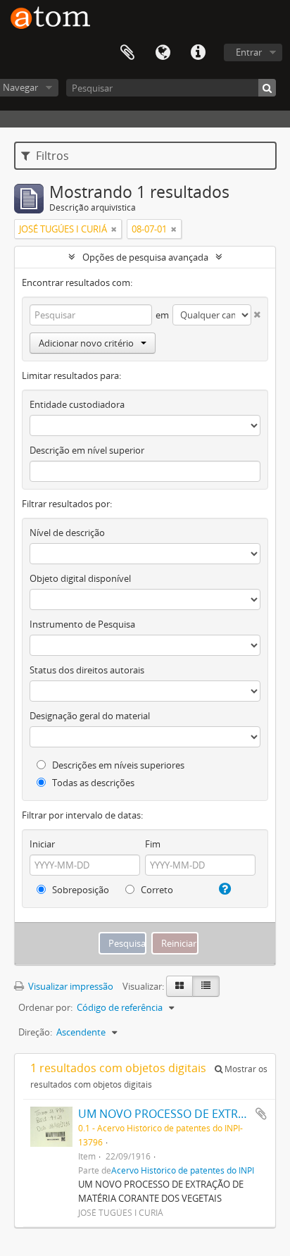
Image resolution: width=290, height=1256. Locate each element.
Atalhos (197, 52)
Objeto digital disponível (80, 578)
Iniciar (42, 844)
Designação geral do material (90, 715)
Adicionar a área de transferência (261, 1114)
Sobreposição (79, 889)
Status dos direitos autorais (87, 670)
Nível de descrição (67, 532)
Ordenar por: (45, 1007)
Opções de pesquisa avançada (145, 257)
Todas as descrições (92, 782)
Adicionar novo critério (86, 343)
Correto (156, 889)
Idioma (162, 52)
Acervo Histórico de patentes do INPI (182, 1170)
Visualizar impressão (69, 986)
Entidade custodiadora (77, 404)
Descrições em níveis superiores (117, 765)
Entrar (249, 52)
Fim (152, 844)
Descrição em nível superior (87, 450)
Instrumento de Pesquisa (82, 624)
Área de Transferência (127, 52)
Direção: (35, 1032)
